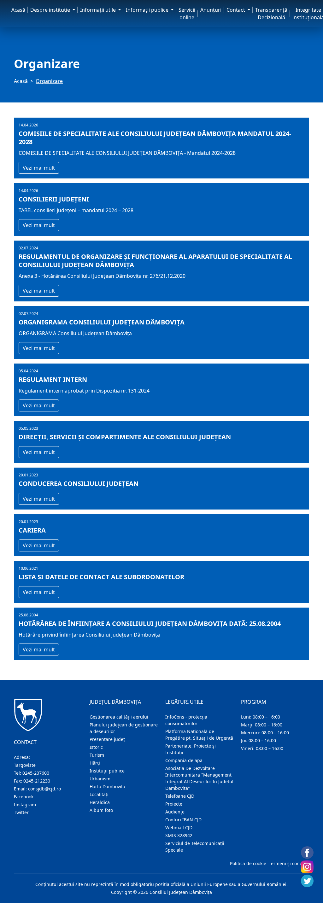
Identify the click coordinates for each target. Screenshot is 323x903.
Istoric (96, 747)
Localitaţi (99, 794)
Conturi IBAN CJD (183, 820)
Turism (97, 755)
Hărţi (95, 763)
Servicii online (187, 13)
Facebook (23, 797)
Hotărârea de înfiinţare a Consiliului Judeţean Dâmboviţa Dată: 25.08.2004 (150, 624)
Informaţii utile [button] (98, 9)
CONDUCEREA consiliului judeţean (78, 484)
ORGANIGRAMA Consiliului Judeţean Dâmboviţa (102, 322)
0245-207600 (35, 773)
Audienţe (175, 812)
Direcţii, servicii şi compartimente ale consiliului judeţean (125, 437)
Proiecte (173, 804)
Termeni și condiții (288, 863)
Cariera (32, 530)
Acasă (18, 9)
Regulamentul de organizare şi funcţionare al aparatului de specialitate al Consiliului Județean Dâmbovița (155, 261)
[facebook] (307, 852)
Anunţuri (210, 9)
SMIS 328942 (178, 835)
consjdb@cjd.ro (44, 789)
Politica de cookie (248, 863)
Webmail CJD (178, 827)
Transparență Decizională (271, 13)
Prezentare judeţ (107, 739)
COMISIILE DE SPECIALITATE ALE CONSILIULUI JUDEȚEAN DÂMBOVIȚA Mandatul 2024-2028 (155, 138)
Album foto (101, 810)
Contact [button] (236, 9)
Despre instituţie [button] (50, 9)
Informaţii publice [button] (148, 9)
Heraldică (100, 802)
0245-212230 (36, 781)
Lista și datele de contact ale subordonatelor (101, 577)
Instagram (25, 804)
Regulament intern (53, 380)
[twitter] (307, 881)
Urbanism (100, 779)
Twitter (21, 812)
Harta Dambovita (107, 786)
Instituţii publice (107, 771)
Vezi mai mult (39, 167)
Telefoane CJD (179, 796)
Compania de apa (184, 760)
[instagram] (307, 866)
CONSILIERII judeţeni (54, 199)
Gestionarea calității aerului (119, 717)
